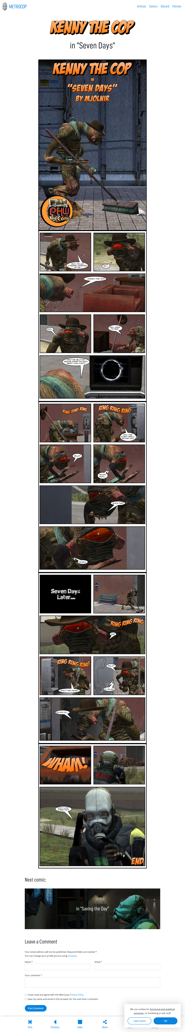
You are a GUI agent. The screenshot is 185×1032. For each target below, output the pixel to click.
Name (29, 961)
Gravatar (72, 955)
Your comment (33, 975)
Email (98, 961)
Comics (153, 6)
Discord (165, 6)
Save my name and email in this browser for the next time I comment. (63, 999)
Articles (141, 6)
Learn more (140, 1020)
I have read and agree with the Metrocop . (56, 994)
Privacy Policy (76, 994)
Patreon (176, 6)
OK (165, 1020)
